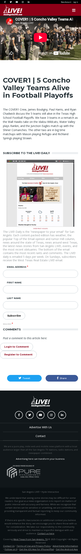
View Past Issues (40, 228)
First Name (14, 282)
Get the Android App (67, 549)
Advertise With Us (40, 427)
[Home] (9, 10)
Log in (75, 2)
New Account (66, 2)
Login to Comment (16, 346)
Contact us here (45, 533)
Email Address (16, 267)
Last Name (14, 298)
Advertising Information (65, 545)
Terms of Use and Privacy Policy (34, 545)
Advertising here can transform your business (40, 458)
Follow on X (11, 549)
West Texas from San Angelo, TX (30, 539)
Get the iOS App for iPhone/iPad (36, 549)
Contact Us (9, 545)
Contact (41, 436)
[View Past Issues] (40, 193)
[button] (24, 378)
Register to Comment (18, 354)
